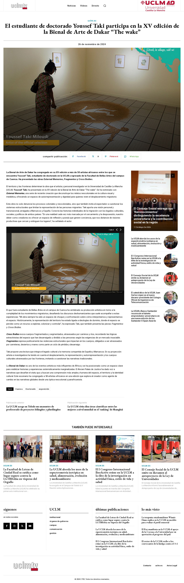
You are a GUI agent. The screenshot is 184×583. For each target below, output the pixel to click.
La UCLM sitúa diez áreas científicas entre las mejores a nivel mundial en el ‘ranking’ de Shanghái (95, 408)
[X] (22, 526)
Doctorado (31, 389)
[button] (104, 5)
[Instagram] (14, 526)
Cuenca (18, 389)
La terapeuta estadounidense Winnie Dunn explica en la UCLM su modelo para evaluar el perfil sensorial (159, 520)
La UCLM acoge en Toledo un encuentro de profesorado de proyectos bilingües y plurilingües (33, 408)
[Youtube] (30, 526)
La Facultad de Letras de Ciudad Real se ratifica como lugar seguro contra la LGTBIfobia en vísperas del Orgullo (20, 475)
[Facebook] (6, 526)
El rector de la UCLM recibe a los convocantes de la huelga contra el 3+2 (160, 542)
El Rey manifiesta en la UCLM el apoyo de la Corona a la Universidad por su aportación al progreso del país (160, 532)
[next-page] (173, 175)
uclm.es (92, 20)
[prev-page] (167, 175)
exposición (44, 389)
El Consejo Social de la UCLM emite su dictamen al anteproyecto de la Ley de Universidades (144, 279)
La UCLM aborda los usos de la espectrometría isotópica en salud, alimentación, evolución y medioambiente (146, 242)
